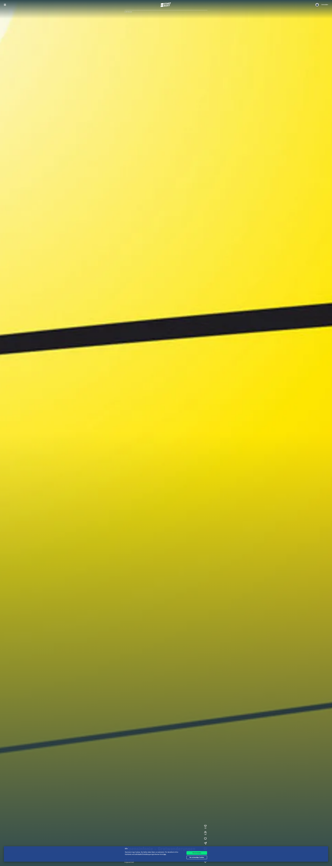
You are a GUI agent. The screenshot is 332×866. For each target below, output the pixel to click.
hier (164, 854)
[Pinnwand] (205, 838)
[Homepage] (166, 5)
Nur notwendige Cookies (197, 857)
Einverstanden (197, 853)
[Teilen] (205, 843)
